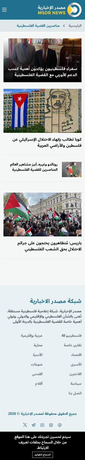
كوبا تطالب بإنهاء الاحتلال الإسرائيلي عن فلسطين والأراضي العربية (47, 142)
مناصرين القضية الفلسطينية (38, 25)
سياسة (76, 383)
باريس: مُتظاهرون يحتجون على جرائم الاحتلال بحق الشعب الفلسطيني (49, 246)
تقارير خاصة (73, 345)
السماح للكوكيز (43, 454)
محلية (38, 345)
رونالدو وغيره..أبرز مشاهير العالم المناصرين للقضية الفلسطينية (34, 167)
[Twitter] (25, 425)
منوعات (36, 364)
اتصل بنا (75, 393)
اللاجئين (75, 374)
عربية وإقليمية (31, 335)
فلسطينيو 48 (71, 335)
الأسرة (37, 354)
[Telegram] (33, 425)
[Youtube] (42, 425)
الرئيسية (75, 25)
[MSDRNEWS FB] (60, 425)
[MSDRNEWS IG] (51, 425)
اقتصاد (76, 354)
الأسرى (76, 364)
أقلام (38, 383)
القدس (37, 374)
